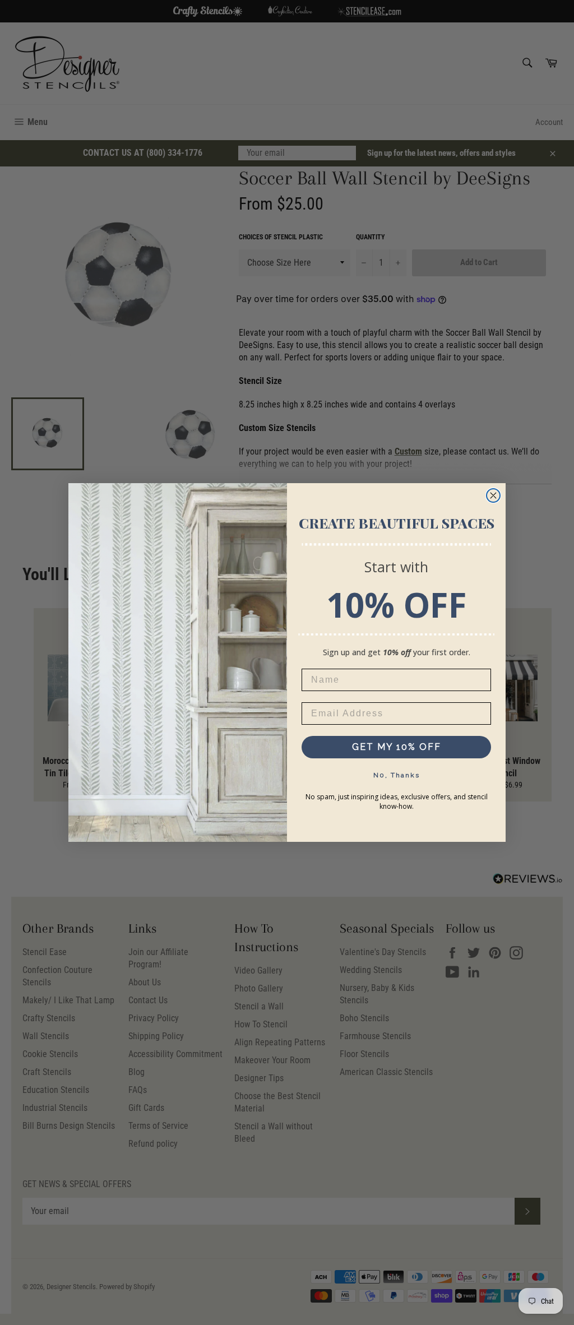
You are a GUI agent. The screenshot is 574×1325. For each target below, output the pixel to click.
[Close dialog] (493, 495)
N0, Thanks (396, 775)
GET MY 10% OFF (396, 747)
